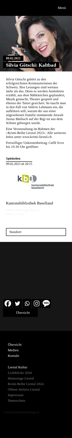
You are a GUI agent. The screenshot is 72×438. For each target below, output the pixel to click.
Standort (15, 232)
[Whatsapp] (27, 303)
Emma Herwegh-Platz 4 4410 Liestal (22, 212)
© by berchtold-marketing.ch (21, 412)
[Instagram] (36, 303)
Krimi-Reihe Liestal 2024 (26, 384)
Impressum (15, 395)
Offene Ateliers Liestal (24, 389)
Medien (13, 350)
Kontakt (13, 356)
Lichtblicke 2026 (20, 373)
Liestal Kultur (17, 367)
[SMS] (46, 303)
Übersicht (22, 313)
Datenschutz (16, 400)
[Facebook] (7, 303)
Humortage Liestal (21, 378)
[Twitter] (17, 303)
